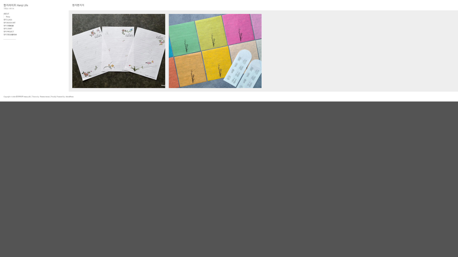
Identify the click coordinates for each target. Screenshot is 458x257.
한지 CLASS (8, 20)
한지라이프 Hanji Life (16, 5)
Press (8, 17)
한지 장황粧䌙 (9, 26)
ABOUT (6, 14)
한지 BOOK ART (9, 23)
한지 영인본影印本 (10, 34)
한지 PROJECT (9, 31)
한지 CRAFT (8, 29)
